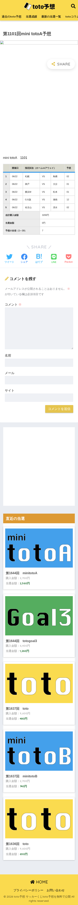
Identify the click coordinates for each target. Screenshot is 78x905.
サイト (9, 390)
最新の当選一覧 (51, 16)
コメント (13, 304)
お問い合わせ (56, 890)
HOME (41, 881)
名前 (8, 355)
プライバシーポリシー (28, 890)
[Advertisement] (39, 112)
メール (9, 373)
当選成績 (31, 16)
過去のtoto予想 (11, 16)
